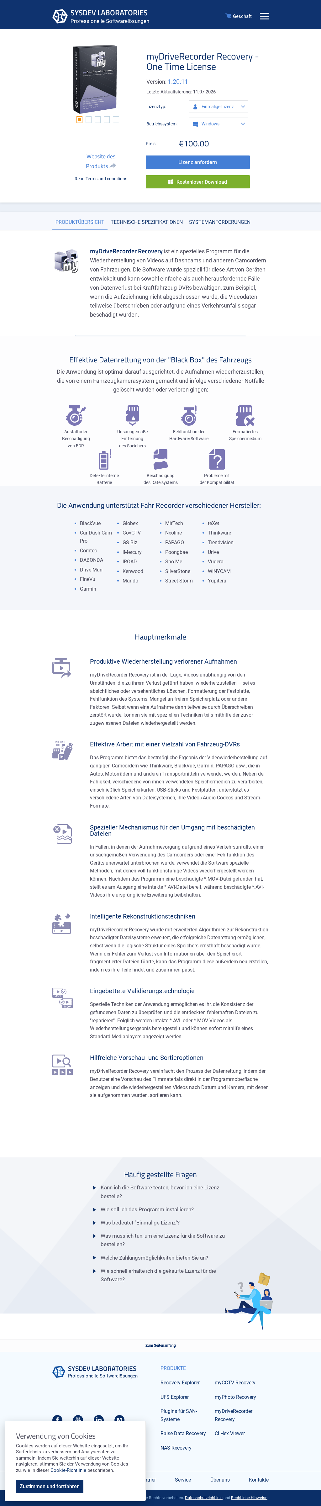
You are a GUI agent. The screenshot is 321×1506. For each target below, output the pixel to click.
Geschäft (242, 16)
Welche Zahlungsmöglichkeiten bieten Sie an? (154, 1258)
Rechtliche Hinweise (249, 1497)
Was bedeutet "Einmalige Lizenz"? (140, 1222)
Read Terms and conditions (101, 178)
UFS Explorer (174, 1397)
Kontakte (259, 1480)
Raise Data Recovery (183, 1433)
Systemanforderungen (219, 222)
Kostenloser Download (201, 182)
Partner (148, 1480)
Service (183, 1480)
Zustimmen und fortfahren (50, 1486)
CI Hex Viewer (230, 1433)
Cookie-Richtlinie (68, 1470)
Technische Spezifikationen (147, 222)
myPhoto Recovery (235, 1397)
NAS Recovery (176, 1448)
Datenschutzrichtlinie (204, 1497)
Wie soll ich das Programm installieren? (147, 1209)
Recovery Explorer (180, 1383)
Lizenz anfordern (197, 162)
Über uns (220, 1480)
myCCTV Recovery (235, 1383)
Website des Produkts (101, 161)
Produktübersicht (79, 222)
